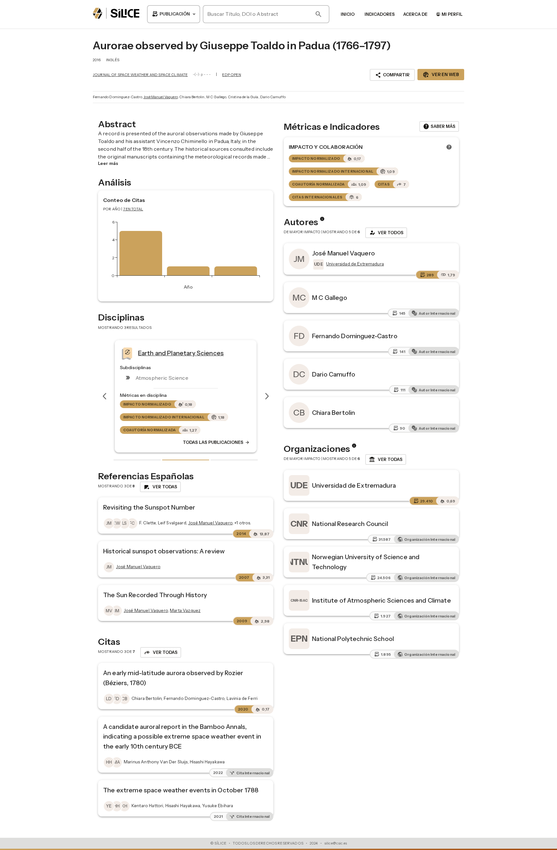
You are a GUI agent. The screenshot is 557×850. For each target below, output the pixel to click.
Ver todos (386, 232)
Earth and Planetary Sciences (181, 353)
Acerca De (415, 14)
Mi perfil (449, 14)
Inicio (348, 14)
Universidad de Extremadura (354, 485)
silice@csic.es (335, 843)
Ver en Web (441, 75)
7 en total (133, 209)
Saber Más (439, 126)
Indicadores (380, 14)
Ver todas (386, 459)
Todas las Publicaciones (216, 442)
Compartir (392, 75)
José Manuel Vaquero (160, 97)
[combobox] (173, 14)
